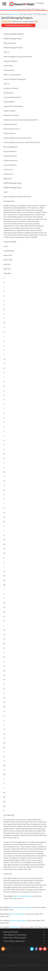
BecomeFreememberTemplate (20, 907)
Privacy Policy (14, 957)
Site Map (35, 957)
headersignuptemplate (8, 9)
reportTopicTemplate (17, 914)
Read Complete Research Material (18, 25)
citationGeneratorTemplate (22, 896)
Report (32, 21)
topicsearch (14, 14)
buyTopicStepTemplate (18, 920)
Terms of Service (25, 957)
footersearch (14, 927)
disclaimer (14, 965)
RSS (7, 949)
